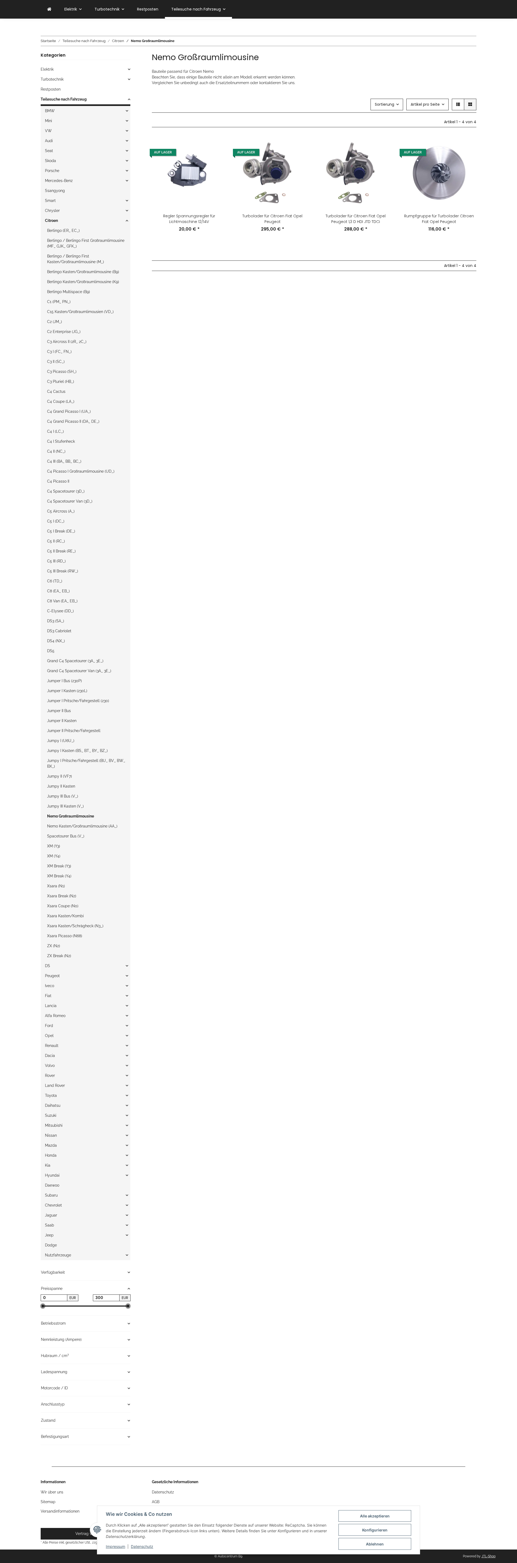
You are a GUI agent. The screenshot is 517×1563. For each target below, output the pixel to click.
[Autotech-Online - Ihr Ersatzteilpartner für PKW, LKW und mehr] (49, 9)
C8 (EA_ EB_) (58, 591)
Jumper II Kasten (61, 721)
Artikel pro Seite (425, 104)
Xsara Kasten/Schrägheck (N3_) (75, 926)
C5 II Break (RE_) (61, 551)
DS (47, 966)
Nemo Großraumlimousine (70, 816)
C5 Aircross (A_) (61, 511)
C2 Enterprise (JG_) (64, 331)
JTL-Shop (488, 1556)
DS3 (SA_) (55, 621)
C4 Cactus (56, 391)
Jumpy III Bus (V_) (62, 796)
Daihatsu (52, 1105)
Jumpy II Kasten (61, 786)
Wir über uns (52, 1492)
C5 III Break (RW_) (62, 571)
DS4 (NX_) (56, 641)
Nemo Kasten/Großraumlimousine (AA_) (82, 826)
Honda (51, 1155)
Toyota (51, 1095)
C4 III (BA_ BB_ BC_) (64, 461)
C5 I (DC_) (55, 521)
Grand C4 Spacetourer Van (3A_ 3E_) (79, 671)
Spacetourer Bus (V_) (65, 836)
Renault (51, 1045)
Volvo (50, 1065)
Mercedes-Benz (59, 180)
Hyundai (52, 1175)
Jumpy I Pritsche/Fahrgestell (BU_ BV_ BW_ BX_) (86, 763)
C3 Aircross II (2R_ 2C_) (66, 341)
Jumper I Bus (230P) (64, 681)
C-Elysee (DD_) (60, 611)
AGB (155, 1502)
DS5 (50, 651)
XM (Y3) (53, 846)
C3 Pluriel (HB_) (60, 381)
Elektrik (47, 69)
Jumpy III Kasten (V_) (65, 806)
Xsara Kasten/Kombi (65, 916)
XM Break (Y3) (59, 866)
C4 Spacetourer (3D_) (66, 491)
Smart (50, 200)
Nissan (51, 1135)
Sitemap (48, 1502)
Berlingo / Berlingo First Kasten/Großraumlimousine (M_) (75, 259)
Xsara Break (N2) (61, 896)
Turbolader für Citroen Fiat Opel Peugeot (272, 218)
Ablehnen (375, 1544)
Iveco (49, 986)
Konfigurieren (374, 1530)
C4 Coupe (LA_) (60, 401)
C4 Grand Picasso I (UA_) (69, 411)
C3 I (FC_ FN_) (59, 351)
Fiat (48, 996)
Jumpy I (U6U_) (60, 740)
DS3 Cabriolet (59, 631)
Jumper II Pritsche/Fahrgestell (73, 731)
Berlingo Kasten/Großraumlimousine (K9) (83, 282)
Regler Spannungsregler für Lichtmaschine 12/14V (189, 218)
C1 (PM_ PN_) (59, 302)
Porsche (52, 171)
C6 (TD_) (54, 581)
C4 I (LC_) (55, 431)
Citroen (51, 220)
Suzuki (50, 1115)
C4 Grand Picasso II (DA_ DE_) (73, 421)
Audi (49, 141)
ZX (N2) (53, 946)
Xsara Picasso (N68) (64, 936)
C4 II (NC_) (56, 451)
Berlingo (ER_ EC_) (63, 230)
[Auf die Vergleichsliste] (217, 145)
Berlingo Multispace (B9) (68, 292)
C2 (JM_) (54, 322)
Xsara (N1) (56, 886)
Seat (49, 151)
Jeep (49, 1235)
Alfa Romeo (55, 1016)
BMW (50, 111)
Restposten (51, 89)
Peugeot (52, 976)
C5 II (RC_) (56, 541)
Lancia (51, 1006)
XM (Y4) (53, 856)
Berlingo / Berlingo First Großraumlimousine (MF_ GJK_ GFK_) (85, 243)
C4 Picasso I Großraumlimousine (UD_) (80, 471)
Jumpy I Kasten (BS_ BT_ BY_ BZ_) (77, 750)
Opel (49, 1035)
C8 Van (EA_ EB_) (62, 601)
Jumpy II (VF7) (59, 776)
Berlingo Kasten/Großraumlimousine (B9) (83, 272)
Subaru (51, 1195)
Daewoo (52, 1185)
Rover (50, 1075)
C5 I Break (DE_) (61, 531)
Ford (49, 1025)
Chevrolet (53, 1205)
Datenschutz (142, 1546)
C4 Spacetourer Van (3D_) (69, 501)
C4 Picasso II (58, 481)
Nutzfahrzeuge (58, 1255)
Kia (47, 1165)
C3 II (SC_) (56, 361)
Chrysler (52, 210)
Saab (49, 1225)
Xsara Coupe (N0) (62, 906)
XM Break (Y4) (59, 876)
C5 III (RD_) (56, 561)
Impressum (115, 1546)
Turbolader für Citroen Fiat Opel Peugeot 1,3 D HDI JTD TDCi (356, 218)
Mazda (51, 1145)
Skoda (50, 161)
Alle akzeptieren (375, 1516)
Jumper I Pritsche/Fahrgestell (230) (78, 701)
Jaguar (51, 1215)
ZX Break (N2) (59, 956)
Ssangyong (55, 190)
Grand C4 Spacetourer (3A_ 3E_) (75, 661)
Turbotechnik (52, 79)
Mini (48, 121)
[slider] (42, 1306)
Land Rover (55, 1085)
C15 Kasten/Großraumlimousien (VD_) (80, 312)
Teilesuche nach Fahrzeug (64, 99)
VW (48, 131)
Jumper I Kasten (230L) (67, 691)
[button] (458, 104)
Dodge (51, 1245)
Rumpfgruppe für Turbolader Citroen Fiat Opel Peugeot (439, 218)
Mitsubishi (53, 1125)
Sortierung (384, 104)
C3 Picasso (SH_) (61, 371)
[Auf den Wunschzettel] (217, 159)
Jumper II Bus (59, 711)
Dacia (50, 1055)
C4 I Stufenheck (61, 441)
